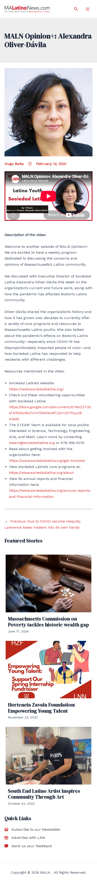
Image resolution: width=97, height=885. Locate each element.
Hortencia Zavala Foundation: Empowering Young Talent (41, 707)
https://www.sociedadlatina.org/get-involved (47, 460)
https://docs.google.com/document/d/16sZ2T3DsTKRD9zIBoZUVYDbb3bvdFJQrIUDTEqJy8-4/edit (50, 413)
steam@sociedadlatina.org (32, 443)
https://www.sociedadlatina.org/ (36, 389)
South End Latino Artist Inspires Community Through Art (44, 793)
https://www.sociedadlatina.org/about (41, 472)
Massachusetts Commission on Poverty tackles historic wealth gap (48, 621)
